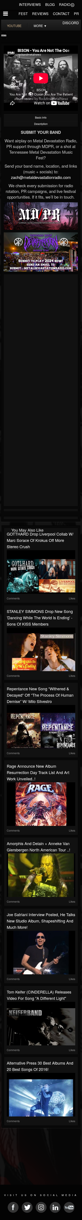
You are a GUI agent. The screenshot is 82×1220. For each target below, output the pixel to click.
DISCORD (71, 22)
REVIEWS (40, 13)
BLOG (50, 4)
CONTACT (61, 13)
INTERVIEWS (30, 4)
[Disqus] (41, 333)
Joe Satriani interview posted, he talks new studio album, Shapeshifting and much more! (41, 921)
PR (76, 13)
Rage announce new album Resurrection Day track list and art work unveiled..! (38, 772)
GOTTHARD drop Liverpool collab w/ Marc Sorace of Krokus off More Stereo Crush (40, 540)
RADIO (64, 4)
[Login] (72, 4)
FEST (23, 13)
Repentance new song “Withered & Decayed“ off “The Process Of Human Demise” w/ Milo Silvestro (40, 695)
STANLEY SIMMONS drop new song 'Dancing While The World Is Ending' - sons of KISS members (40, 617)
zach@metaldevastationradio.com (41, 177)
